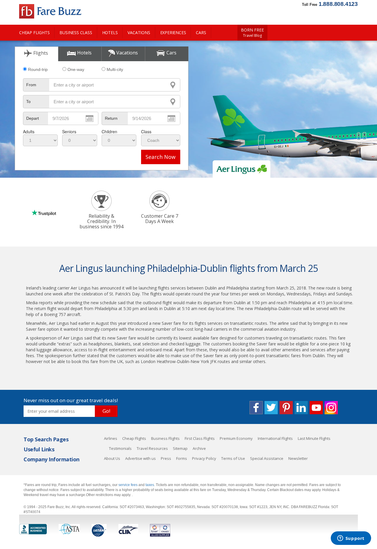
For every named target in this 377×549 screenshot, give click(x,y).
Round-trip (38, 69)
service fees (128, 485)
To (28, 101)
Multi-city (115, 69)
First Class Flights (200, 438)
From (31, 84)
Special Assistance (266, 458)
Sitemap (180, 448)
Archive (199, 448)
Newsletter (298, 458)
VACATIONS (139, 32)
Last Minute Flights (314, 438)
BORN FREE (252, 32)
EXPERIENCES (173, 32)
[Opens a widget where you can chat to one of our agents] (350, 538)
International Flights (275, 438)
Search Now (160, 156)
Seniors (69, 131)
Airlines (110, 438)
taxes (149, 485)
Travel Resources (152, 448)
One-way (75, 69)
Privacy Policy (204, 458)
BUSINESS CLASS (75, 32)
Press (166, 458)
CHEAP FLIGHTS (34, 32)
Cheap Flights (134, 438)
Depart (32, 118)
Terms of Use (233, 458)
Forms (181, 458)
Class (146, 131)
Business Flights (165, 438)
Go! (106, 410)
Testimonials (120, 448)
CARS (201, 32)
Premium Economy (236, 438)
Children (109, 131)
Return (111, 118)
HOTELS (110, 32)
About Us (112, 458)
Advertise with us (140, 458)
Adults (28, 131)
